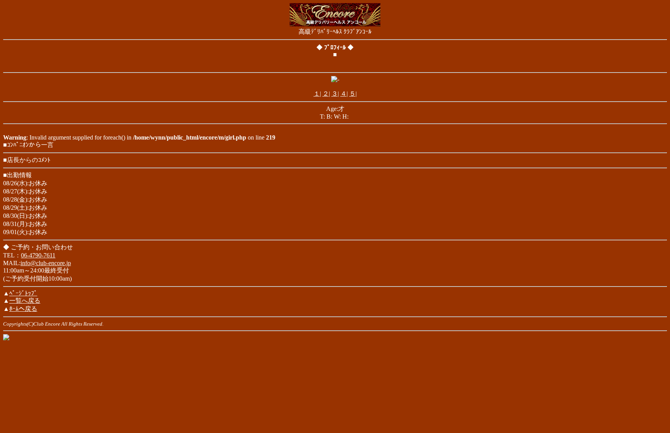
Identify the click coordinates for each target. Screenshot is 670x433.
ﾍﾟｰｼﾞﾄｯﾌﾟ (23, 293)
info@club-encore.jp (46, 263)
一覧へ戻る (24, 300)
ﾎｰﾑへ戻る (23, 308)
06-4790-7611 (38, 255)
